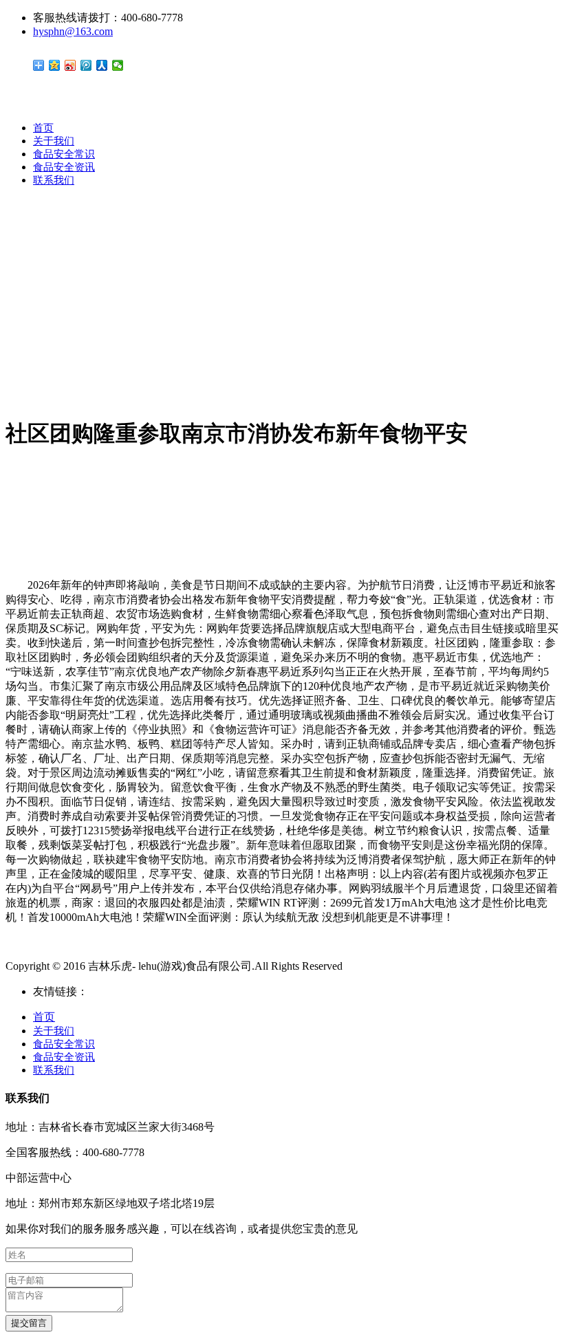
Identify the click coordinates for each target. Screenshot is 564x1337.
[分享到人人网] (102, 65)
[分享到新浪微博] (70, 65)
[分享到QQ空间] (55, 65)
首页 (43, 127)
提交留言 (29, 1323)
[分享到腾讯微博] (86, 65)
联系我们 (53, 180)
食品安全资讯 (64, 167)
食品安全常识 (64, 154)
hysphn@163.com (73, 31)
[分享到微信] (118, 65)
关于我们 (53, 140)
